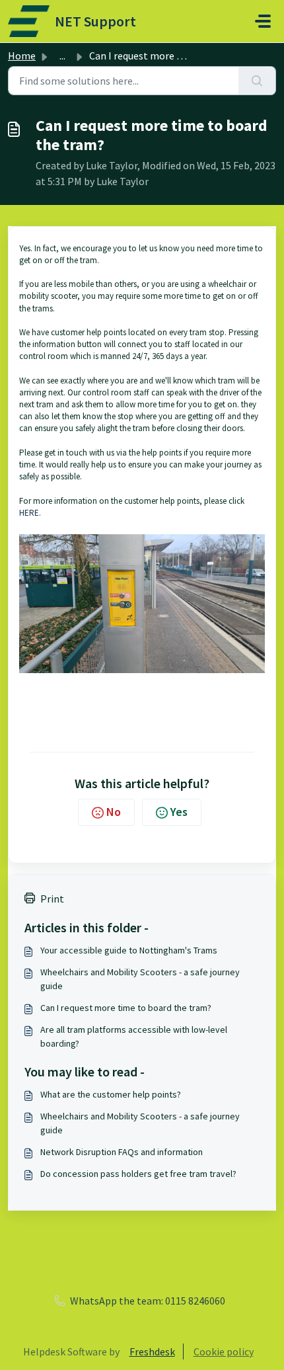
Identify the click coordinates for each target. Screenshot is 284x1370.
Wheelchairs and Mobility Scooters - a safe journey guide (140, 979)
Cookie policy (224, 1351)
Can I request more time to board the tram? (125, 1008)
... (62, 55)
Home (22, 55)
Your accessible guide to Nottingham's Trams (128, 950)
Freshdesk (152, 1351)
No (113, 811)
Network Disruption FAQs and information (121, 1152)
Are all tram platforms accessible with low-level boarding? (133, 1036)
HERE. (30, 512)
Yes (179, 811)
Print (52, 898)
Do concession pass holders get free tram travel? (138, 1174)
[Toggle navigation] (263, 21)
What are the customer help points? (110, 1094)
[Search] (257, 80)
